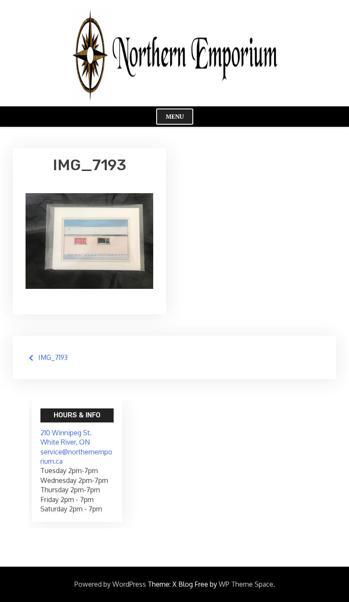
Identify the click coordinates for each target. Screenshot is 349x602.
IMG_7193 (53, 357)
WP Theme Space (246, 584)
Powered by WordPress (110, 584)
